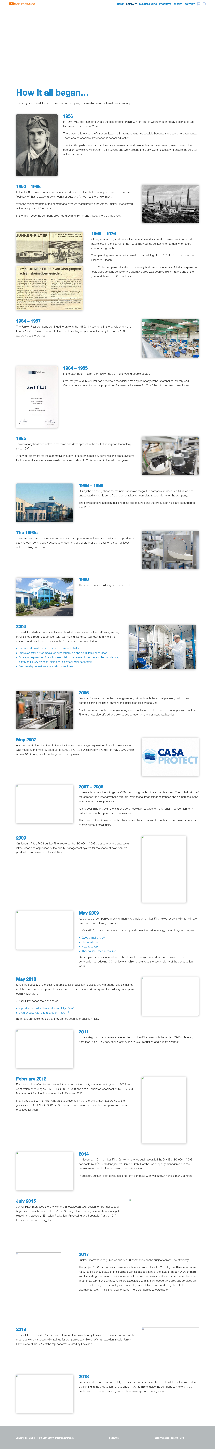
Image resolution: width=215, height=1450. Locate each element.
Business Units (148, 4)
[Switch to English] (198, 5)
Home (120, 4)
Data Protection (162, 1438)
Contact (190, 4)
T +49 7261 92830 (45, 1438)
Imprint (174, 1438)
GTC (182, 1438)
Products (165, 4)
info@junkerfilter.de (64, 1438)
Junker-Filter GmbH (25, 1438)
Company (131, 4)
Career (178, 4)
